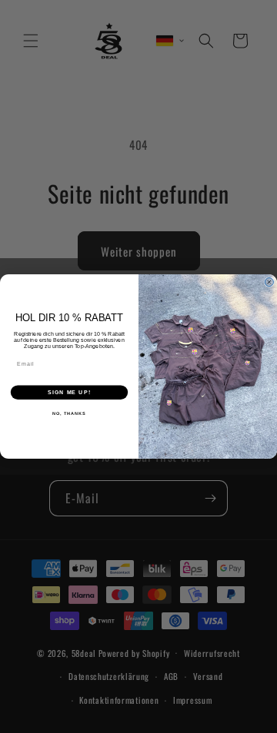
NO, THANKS (69, 413)
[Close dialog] (269, 282)
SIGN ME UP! (69, 393)
